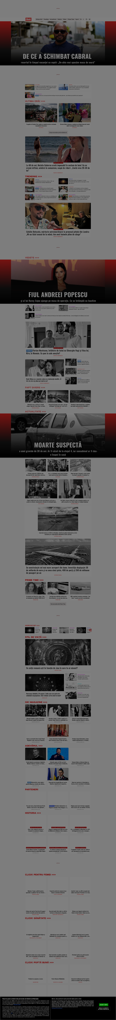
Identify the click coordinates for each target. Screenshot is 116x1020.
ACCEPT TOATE (104, 1004)
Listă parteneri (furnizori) (57, 1008)
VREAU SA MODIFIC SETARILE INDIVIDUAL (103, 1008)
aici (12, 1013)
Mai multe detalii (17, 1004)
